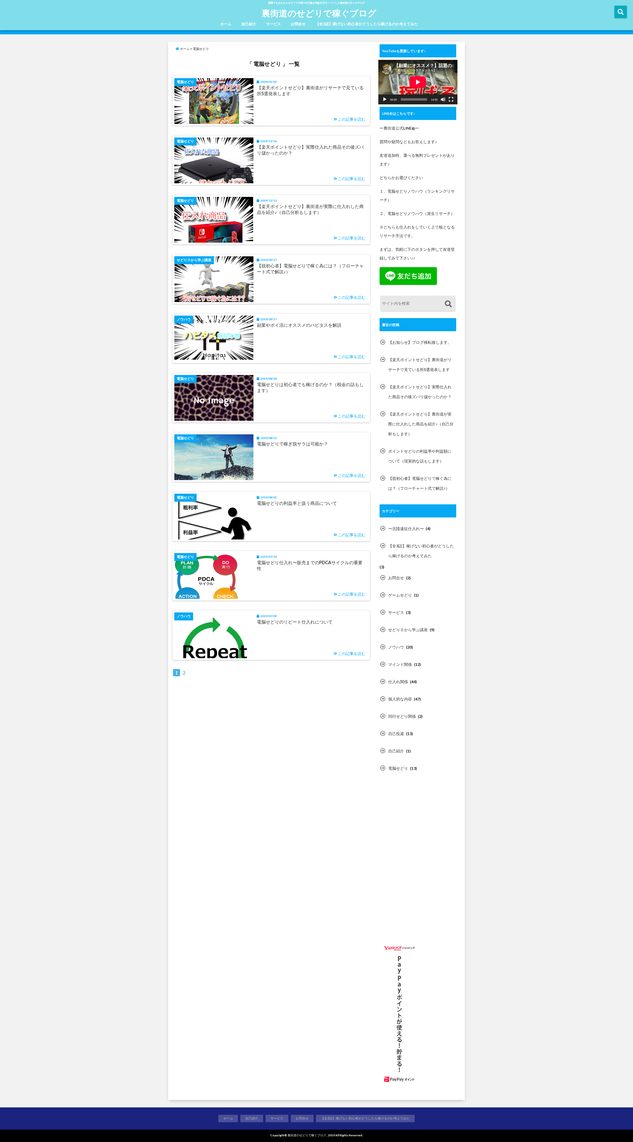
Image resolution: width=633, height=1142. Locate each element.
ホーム (225, 24)
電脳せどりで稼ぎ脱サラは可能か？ (292, 443)
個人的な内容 (400, 699)
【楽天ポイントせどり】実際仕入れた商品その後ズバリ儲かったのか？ (310, 149)
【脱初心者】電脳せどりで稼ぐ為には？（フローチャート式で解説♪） (310, 268)
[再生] (384, 99)
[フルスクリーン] (451, 99)
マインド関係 (400, 664)
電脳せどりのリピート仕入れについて (295, 622)
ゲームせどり (400, 595)
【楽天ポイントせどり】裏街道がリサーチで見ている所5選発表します (310, 90)
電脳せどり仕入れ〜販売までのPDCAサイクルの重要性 (309, 565)
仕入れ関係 (398, 681)
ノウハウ (396, 647)
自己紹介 (248, 24)
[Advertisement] (421, 825)
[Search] (448, 304)
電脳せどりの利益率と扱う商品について (297, 503)
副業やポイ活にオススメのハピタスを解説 (299, 325)
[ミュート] (443, 99)
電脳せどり (398, 768)
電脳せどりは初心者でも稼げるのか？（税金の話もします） (310, 387)
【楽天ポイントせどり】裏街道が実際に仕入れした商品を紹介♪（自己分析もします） (310, 209)
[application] (417, 82)
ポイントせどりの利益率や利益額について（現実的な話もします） (420, 456)
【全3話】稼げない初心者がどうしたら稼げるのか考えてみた (367, 24)
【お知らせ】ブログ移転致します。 (420, 342)
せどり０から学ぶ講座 (408, 629)
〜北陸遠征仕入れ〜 (406, 528)
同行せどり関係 (402, 716)
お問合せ (298, 24)
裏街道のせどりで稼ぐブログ (319, 12)
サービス (273, 24)
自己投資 (396, 733)
